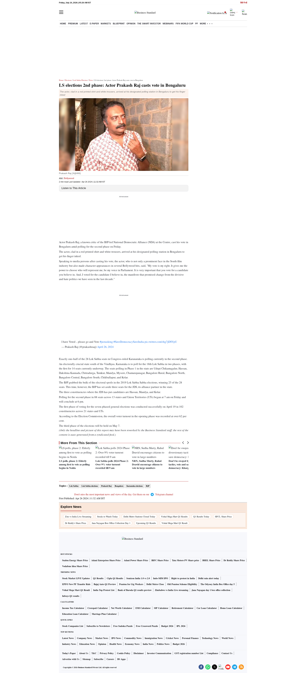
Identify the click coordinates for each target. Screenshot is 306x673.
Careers (110, 659)
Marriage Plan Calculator (104, 614)
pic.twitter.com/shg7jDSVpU (161, 342)
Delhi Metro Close (155, 584)
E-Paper (94, 23)
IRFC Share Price (160, 560)
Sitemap (87, 659)
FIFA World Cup (184, 23)
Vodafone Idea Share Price (75, 566)
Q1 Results (98, 578)
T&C (93, 653)
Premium (73, 23)
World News (227, 638)
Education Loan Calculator (75, 614)
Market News (101, 638)
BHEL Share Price (211, 560)
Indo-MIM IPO (160, 578)
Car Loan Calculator (207, 608)
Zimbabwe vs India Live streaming (171, 590)
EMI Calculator (143, 608)
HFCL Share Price (223, 516)
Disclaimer (139, 653)
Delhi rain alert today (208, 578)
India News (148, 644)
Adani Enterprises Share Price (105, 560)
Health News (115, 644)
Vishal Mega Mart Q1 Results (174, 516)
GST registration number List (189, 653)
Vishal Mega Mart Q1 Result (174, 523)
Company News (84, 638)
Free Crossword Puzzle (147, 626)
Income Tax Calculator (73, 608)
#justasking (106, 342)
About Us (83, 653)
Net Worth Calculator (121, 608)
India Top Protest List (103, 590)
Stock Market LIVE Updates (76, 578)
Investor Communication (159, 653)
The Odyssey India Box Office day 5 (217, 584)
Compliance (212, 653)
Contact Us (227, 653)
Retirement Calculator (182, 608)
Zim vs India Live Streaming (78, 516)
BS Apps (121, 659)
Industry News (69, 644)
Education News (87, 644)
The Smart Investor (149, 23)
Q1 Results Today (201, 516)
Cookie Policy (123, 653)
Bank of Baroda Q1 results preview (135, 590)
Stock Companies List (72, 626)
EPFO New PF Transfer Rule (76, 584)
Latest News (68, 638)
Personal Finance (190, 638)
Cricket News (172, 638)
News (91, 80)
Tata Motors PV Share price (185, 560)
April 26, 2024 (105, 347)
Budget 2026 (167, 626)
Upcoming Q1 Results (146, 523)
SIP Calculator (161, 608)
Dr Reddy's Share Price (75, 523)
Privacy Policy (107, 653)
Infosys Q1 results (70, 596)
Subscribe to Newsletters (98, 626)
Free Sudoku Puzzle (123, 626)
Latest (84, 23)
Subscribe (98, 659)
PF (196, 23)
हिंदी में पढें (243, 3)
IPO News (116, 638)
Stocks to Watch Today (107, 516)
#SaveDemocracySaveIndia (128, 342)
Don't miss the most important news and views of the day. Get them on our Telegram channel (123, 494)
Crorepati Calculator (97, 608)
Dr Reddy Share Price (234, 560)
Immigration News (154, 638)
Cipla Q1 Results (115, 578)
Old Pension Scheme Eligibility (182, 584)
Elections (68, 80)
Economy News (132, 644)
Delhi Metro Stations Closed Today (139, 516)
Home (63, 23)
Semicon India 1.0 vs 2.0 (138, 578)
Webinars (168, 23)
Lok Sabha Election (80, 80)
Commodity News (132, 638)
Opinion (131, 23)
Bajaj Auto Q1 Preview (105, 584)
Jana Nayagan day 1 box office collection (211, 590)
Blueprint (119, 23)
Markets (106, 23)
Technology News (210, 638)
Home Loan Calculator (231, 608)
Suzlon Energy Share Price (75, 560)
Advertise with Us (70, 659)
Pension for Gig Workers (131, 584)
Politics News (163, 644)
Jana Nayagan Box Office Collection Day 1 (111, 523)
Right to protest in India (183, 578)
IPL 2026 (181, 626)
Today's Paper (69, 653)
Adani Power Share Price (136, 560)
